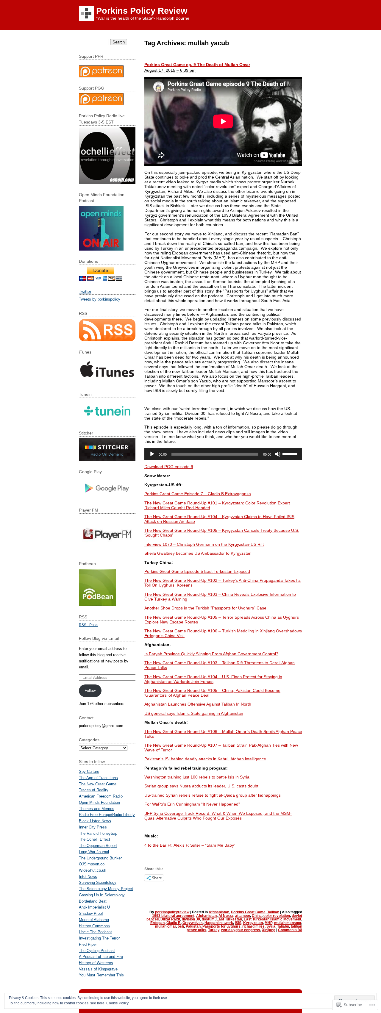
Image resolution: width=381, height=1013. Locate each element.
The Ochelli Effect (94, 839)
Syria (270, 926)
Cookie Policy (117, 1003)
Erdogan (157, 923)
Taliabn (283, 926)
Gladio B (173, 923)
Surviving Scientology (97, 882)
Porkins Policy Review (142, 10)
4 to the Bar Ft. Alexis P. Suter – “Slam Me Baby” (189, 845)
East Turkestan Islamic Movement (272, 919)
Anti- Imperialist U (94, 907)
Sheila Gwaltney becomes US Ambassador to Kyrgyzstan (198, 553)
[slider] (290, 453)
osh (181, 926)
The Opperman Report (98, 845)
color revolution (276, 915)
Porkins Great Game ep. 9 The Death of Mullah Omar (197, 64)
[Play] (152, 454)
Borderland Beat (93, 901)
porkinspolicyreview (172, 912)
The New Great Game (97, 784)
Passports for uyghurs (221, 926)
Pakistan (193, 926)
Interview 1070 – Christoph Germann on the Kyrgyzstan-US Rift (204, 544)
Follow (90, 690)
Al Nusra (225, 915)
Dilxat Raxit (170, 919)
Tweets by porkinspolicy (99, 299)
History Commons (94, 926)
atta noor (242, 915)
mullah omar (165, 926)
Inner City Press (93, 827)
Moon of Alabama (94, 919)
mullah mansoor (287, 923)
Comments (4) (290, 930)
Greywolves (192, 923)
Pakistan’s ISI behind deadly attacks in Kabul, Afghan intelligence (205, 758)
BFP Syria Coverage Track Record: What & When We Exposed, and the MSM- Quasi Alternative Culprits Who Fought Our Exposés (218, 815)
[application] (223, 454)
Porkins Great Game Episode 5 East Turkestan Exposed (197, 571)
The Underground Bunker (100, 858)
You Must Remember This (101, 975)
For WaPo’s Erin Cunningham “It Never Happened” (192, 804)
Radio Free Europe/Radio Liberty (107, 814)
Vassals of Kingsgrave (98, 969)
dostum (208, 919)
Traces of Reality (93, 790)
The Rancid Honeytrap (98, 833)
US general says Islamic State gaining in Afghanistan (193, 713)
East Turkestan (229, 919)
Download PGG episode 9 (168, 466)
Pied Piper (88, 944)
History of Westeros (96, 963)
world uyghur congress (240, 930)
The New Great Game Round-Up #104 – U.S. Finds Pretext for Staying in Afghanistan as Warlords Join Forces (213, 679)
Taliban (273, 912)
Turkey (213, 930)
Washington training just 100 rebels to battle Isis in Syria (196, 777)
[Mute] (278, 454)
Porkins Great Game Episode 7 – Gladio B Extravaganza (197, 493)
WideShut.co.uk (92, 870)
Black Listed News (95, 821)
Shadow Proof (91, 913)
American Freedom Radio (101, 796)
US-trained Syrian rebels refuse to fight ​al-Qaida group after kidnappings (212, 795)
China (257, 915)
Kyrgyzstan (253, 923)
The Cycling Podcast (97, 950)
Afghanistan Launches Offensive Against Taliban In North (197, 704)
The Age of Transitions (98, 778)
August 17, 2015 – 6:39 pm (170, 70)
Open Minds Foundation (99, 802)
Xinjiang (268, 930)
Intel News (88, 876)
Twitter (85, 291)
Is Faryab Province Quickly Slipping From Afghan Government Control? (211, 653)
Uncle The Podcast (95, 932)
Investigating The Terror (99, 938)
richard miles (253, 926)
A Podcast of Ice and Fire (101, 956)
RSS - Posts (88, 625)
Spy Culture (89, 771)
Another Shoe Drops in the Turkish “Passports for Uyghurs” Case (205, 608)
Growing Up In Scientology (102, 895)
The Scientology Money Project (106, 889)
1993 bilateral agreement (173, 915)
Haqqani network (218, 923)
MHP (268, 923)
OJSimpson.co (91, 864)
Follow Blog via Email (99, 638)
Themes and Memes (96, 808)
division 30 (191, 919)
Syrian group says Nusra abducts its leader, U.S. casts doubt (201, 786)
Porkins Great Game (248, 912)
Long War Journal (94, 852)
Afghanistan (219, 912)
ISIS (238, 923)
